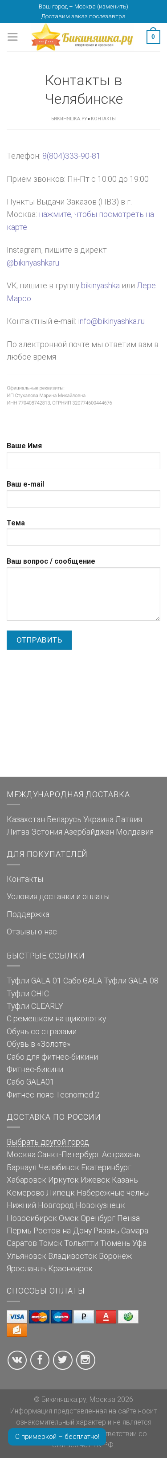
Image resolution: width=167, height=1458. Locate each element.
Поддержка (28, 914)
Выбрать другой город (48, 1142)
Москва (85, 6)
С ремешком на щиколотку (56, 1018)
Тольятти (81, 1243)
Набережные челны (113, 1192)
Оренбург (98, 1218)
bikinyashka (100, 285)
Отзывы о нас (32, 931)
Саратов (22, 1243)
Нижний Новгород (40, 1205)
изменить (112, 6)
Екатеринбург (106, 1167)
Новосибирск (32, 1218)
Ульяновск (26, 1256)
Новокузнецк (100, 1205)
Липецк (60, 1192)
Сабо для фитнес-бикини (52, 1057)
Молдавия (135, 831)
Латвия (128, 819)
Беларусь (64, 819)
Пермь (19, 1230)
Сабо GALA (82, 980)
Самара (134, 1230)
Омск (69, 1218)
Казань (125, 1179)
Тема (16, 523)
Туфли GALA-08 (131, 980)
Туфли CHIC (28, 993)
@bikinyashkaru (33, 262)
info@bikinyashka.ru (111, 321)
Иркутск (63, 1179)
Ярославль (26, 1268)
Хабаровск (26, 1179)
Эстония (46, 831)
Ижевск (95, 1179)
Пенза (128, 1218)
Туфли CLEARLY (35, 1006)
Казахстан (26, 819)
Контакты (25, 879)
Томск (50, 1243)
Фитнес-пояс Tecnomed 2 (53, 1094)
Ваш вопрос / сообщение (51, 561)
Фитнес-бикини (35, 1069)
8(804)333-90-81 (71, 156)
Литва (18, 831)
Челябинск (58, 1167)
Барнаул (22, 1167)
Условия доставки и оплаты (58, 896)
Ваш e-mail (25, 484)
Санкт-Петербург (68, 1154)
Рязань (106, 1230)
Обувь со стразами (42, 1031)
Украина (98, 819)
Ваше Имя (24, 446)
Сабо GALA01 (30, 1081)
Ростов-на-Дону (62, 1230)
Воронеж (115, 1256)
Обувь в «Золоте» (38, 1044)
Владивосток (72, 1256)
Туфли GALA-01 (34, 980)
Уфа (139, 1243)
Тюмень (115, 1243)
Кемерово (26, 1192)
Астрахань (121, 1154)
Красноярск (70, 1268)
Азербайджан (89, 831)
